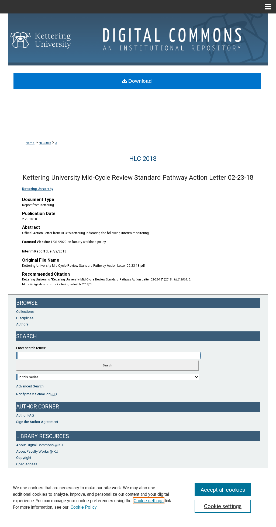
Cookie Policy (84, 507)
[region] (138, 497)
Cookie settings (149, 500)
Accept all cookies (223, 490)
